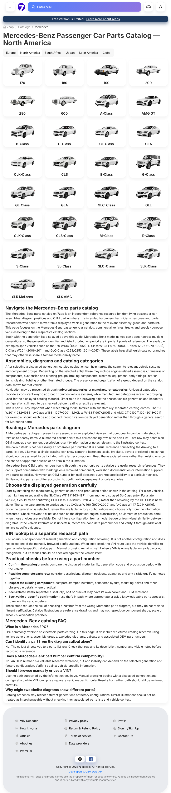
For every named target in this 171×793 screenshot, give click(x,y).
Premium (26, 751)
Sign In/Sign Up (128, 728)
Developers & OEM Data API (86, 771)
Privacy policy (78, 721)
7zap (10, 27)
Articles (25, 736)
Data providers (79, 743)
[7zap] (21, 7)
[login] (160, 7)
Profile (122, 721)
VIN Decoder (29, 721)
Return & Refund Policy (84, 728)
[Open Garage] (148, 7)
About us (26, 743)
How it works (29, 728)
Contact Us (125, 736)
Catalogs (24, 27)
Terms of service (80, 736)
